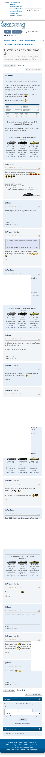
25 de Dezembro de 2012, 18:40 (14, 639)
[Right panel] (43, 40)
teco (9, 203)
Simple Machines (28, 747)
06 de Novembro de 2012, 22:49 (14, 369)
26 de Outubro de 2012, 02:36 (13, 79)
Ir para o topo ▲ (33, 742)
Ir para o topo (9, 690)
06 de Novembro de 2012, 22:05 (14, 338)
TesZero (10, 75)
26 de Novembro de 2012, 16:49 (14, 484)
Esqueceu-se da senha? (22, 723)
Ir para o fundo (9, 65)
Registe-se (13, 15)
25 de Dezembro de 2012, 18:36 (14, 587)
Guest (9, 232)
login (32, 704)
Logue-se (12, 156)
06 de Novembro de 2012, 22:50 (14, 393)
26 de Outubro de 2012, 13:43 (13, 167)
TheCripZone (35, 745)
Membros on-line (10, 729)
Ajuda (15, 742)
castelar (10, 164)
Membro (7, 699)
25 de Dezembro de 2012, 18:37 (14, 610)
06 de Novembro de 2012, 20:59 (14, 273)
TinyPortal (10, 742)
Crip (15, 745)
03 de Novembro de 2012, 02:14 (14, 235)
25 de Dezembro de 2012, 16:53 (14, 513)
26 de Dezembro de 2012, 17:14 (14, 666)
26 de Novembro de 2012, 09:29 (14, 417)
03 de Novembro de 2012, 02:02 (14, 206)
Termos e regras (22, 742)
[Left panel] (41, 40)
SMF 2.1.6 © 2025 (17, 747)
